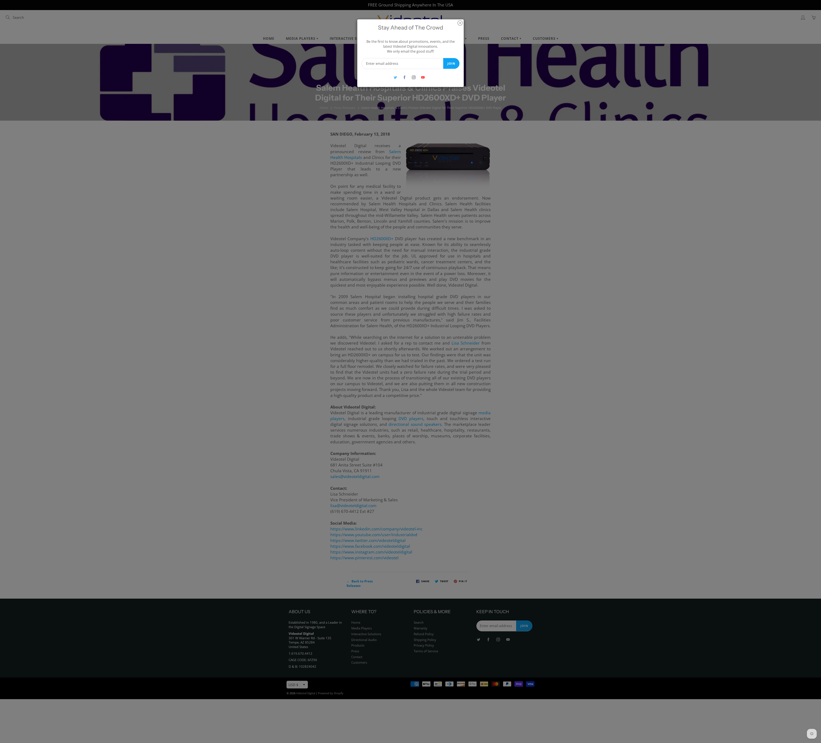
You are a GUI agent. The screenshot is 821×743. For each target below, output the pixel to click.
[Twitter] (395, 77)
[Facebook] (404, 77)
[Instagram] (413, 77)
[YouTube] (423, 77)
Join (451, 63)
